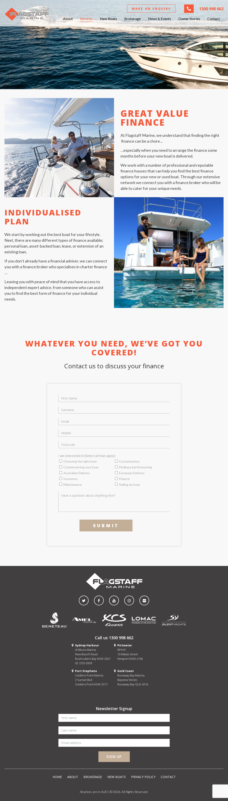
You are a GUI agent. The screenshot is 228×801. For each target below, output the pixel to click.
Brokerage (132, 18)
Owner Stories (189, 18)
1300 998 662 (211, 8)
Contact (213, 18)
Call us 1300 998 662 (114, 637)
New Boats (108, 18)
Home (57, 777)
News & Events (159, 18)
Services (86, 18)
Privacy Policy (143, 777)
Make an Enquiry (151, 8)
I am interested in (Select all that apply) (86, 456)
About (68, 18)
